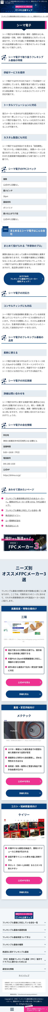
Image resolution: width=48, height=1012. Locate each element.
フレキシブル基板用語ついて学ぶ (16, 937)
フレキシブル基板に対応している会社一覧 (23, 510)
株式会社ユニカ (12, 525)
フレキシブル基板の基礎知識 (14, 929)
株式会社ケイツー (12, 515)
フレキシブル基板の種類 (12, 944)
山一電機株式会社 (12, 520)
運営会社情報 (8, 969)
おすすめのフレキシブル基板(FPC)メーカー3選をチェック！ (24, 279)
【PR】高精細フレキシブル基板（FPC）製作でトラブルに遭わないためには (22, 960)
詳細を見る (24, 694)
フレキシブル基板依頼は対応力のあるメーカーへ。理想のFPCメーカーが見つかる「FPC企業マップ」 (25, 2)
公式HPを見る (24, 682)
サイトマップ (24, 975)
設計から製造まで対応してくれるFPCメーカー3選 (36, 1009)
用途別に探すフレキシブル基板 (15, 951)
